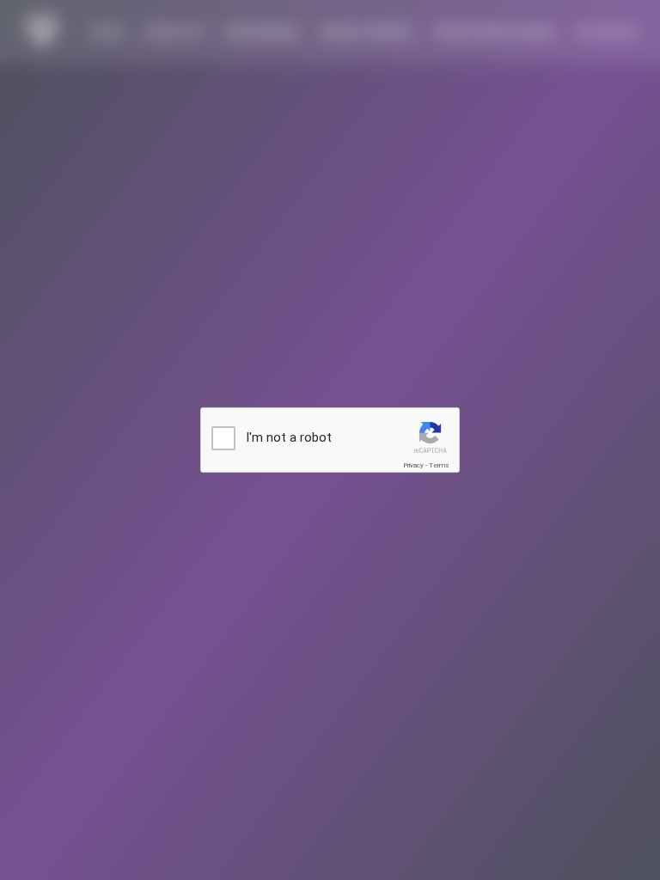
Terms (439, 465)
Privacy (413, 465)
